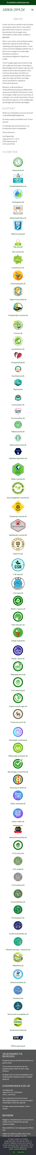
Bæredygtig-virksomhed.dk (18, 772)
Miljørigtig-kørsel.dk (18, 674)
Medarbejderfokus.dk (18, 218)
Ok (14, 1152)
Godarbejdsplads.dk (18, 284)
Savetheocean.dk (18, 376)
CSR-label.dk (18, 574)
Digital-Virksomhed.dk (18, 299)
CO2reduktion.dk (18, 885)
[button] (32, 9)
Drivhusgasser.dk (18, 918)
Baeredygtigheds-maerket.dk (18, 498)
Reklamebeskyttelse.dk (18, 837)
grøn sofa (5, 37)
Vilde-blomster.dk (18, 625)
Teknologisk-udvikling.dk (18, 740)
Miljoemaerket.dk (18, 432)
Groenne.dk (18, 333)
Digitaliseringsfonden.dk (18, 458)
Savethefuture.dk (18, 349)
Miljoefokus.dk (18, 965)
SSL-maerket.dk (18, 252)
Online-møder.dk (18, 821)
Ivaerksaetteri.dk (18, 405)
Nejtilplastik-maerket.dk (18, 535)
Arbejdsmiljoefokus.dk (18, 186)
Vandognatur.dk (18, 202)
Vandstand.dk (18, 998)
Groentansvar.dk (18, 268)
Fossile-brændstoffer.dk (18, 934)
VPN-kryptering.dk (18, 1046)
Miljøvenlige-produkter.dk (18, 756)
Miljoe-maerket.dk (18, 479)
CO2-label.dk (18, 593)
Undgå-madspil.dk (18, 641)
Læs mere (21, 1152)
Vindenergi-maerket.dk (18, 516)
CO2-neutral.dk (18, 853)
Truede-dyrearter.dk (18, 722)
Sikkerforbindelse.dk (18, 982)
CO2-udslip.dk (18, 869)
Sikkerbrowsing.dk (18, 234)
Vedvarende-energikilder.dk (18, 1014)
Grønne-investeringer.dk (18, 706)
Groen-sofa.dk (13, 9)
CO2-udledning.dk (18, 690)
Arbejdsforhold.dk (18, 362)
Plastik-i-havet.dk (18, 659)
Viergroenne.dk (18, 170)
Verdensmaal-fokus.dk (18, 1030)
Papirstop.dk (18, 389)
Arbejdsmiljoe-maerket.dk (18, 315)
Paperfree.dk (18, 554)
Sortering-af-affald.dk (18, 788)
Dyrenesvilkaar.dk (18, 418)
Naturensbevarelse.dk (18, 445)
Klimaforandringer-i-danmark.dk (18, 950)
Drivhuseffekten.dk (18, 902)
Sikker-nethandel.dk (18, 804)
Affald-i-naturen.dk (18, 609)
